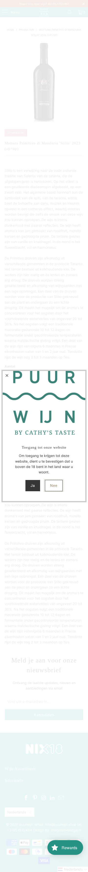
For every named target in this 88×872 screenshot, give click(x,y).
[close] (7, 375)
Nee (53, 485)
